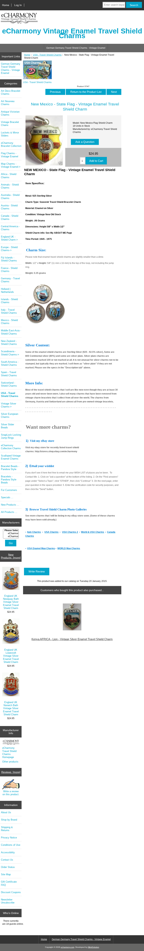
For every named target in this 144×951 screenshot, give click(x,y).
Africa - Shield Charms (8, 176)
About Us (6, 812)
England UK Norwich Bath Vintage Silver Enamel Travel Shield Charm (11, 708)
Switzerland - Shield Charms (9, 384)
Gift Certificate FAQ (9, 883)
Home (5, 5)
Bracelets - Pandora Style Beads (8, 479)
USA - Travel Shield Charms (47, 55)
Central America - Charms (10, 228)
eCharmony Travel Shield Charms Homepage (9, 753)
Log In (18, 5)
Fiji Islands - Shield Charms (9, 259)
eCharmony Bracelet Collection (11, 144)
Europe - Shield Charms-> (9, 249)
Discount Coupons (11, 892)
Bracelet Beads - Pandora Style (10, 468)
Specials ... (7, 497)
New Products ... (10, 504)
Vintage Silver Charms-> (8, 405)
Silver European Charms (9, 415)
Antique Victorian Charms (10, 113)
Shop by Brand (9, 819)
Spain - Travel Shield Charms (9, 374)
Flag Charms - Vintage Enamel (9, 155)
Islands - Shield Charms (9, 301)
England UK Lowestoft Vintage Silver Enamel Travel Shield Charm (11, 655)
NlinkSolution (93, 947)
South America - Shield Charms (9, 363)
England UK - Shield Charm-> (9, 238)
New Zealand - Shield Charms (9, 342)
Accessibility (8, 852)
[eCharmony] (11, 533)
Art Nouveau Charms (7, 103)
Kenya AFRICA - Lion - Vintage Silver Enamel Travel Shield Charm (72, 639)
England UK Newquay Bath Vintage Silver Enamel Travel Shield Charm (11, 602)
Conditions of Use (10, 844)
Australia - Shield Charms (10, 196)
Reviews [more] (10, 772)
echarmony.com (67, 947)
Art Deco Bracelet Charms (10, 92)
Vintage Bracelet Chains (10, 123)
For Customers (9, 490)
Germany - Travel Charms (10, 280)
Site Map (6, 874)
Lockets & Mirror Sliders (10, 134)
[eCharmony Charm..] (11, 536)
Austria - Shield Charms (9, 207)
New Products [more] (11, 556)
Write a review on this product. (10, 793)
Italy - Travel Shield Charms (9, 311)
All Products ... (9, 512)
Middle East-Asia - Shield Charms (11, 332)
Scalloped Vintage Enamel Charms (11, 457)
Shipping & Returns (7, 829)
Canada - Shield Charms (9, 217)
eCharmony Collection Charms (11, 447)
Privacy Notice (9, 837)
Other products (10, 761)
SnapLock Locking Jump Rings (11, 436)
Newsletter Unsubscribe (7, 901)
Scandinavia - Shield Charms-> (10, 353)
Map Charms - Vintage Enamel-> (10, 165)
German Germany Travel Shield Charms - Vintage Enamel (75, 48)
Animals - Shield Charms (10, 186)
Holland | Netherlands (7, 290)
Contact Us (7, 859)
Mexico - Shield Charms (9, 322)
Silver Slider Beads (7, 426)
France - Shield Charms (9, 270)
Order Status (8, 867)
